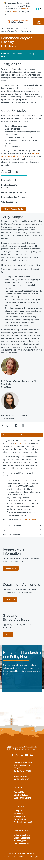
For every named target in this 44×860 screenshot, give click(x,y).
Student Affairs (20, 776)
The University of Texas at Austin (21, 853)
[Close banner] (40, 8)
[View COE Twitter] (17, 755)
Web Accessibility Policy (19, 857)
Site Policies (7, 857)
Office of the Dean (22, 835)
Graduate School (21, 443)
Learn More (10, 599)
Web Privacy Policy (34, 857)
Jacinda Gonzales (7, 418)
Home (2, 28)
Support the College (22, 798)
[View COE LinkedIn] (31, 755)
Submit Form (11, 568)
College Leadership (22, 838)
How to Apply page (28, 519)
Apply (8, 634)
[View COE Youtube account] (27, 755)
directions (14, 12)
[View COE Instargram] (22, 755)
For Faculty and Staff (23, 822)
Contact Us (19, 792)
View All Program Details (13, 209)
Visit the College (21, 795)
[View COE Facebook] (12, 755)
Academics (9, 28)
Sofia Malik (6, 387)
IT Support (18, 811)
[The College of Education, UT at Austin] (17, 21)
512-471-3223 (23, 779)
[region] (22, 480)
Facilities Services (21, 814)
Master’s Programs (21, 28)
